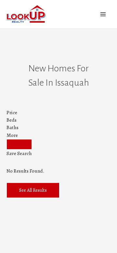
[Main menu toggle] (103, 14)
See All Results (33, 190)
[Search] (19, 144)
